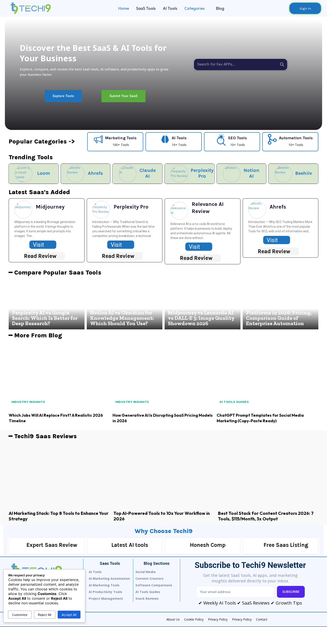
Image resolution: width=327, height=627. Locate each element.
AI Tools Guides (234, 401)
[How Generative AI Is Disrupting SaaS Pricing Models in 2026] (163, 376)
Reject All (44, 615)
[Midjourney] (23, 210)
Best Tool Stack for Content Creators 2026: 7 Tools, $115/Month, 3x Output (266, 516)
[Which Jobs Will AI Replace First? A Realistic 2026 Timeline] (59, 376)
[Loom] (23, 174)
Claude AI (147, 173)
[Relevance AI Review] (179, 211)
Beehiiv (303, 173)
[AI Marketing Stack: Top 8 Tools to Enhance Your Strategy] (59, 475)
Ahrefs (95, 173)
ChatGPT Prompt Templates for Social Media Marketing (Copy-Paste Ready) (260, 418)
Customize (19, 615)
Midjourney (50, 207)
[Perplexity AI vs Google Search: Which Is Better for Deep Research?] (47, 304)
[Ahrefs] (76, 174)
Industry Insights (28, 401)
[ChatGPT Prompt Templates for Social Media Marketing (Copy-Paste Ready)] (267, 376)
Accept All (69, 615)
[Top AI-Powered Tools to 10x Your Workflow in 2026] (163, 475)
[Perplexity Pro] (179, 174)
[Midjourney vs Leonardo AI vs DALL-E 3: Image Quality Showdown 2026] (202, 304)
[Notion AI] (231, 174)
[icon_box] (115, 141)
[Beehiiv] (283, 174)
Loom (43, 173)
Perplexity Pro (202, 173)
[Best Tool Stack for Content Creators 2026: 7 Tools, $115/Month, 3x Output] (268, 475)
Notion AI (251, 173)
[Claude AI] (128, 174)
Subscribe (290, 591)
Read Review (40, 256)
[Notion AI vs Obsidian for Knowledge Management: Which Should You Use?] (125, 304)
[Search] (282, 64)
